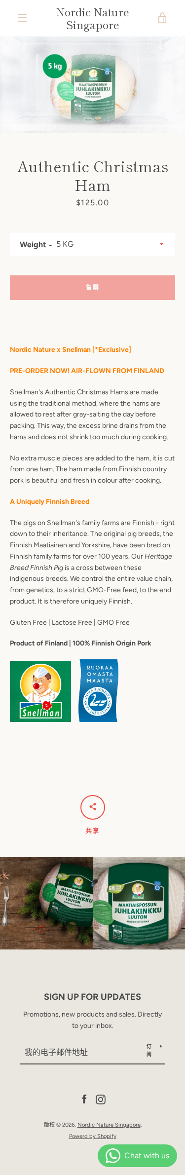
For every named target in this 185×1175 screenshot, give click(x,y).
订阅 (149, 1050)
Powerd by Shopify (92, 1136)
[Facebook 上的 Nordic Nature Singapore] (84, 1099)
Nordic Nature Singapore (92, 18)
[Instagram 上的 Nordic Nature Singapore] (101, 1099)
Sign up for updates (92, 996)
